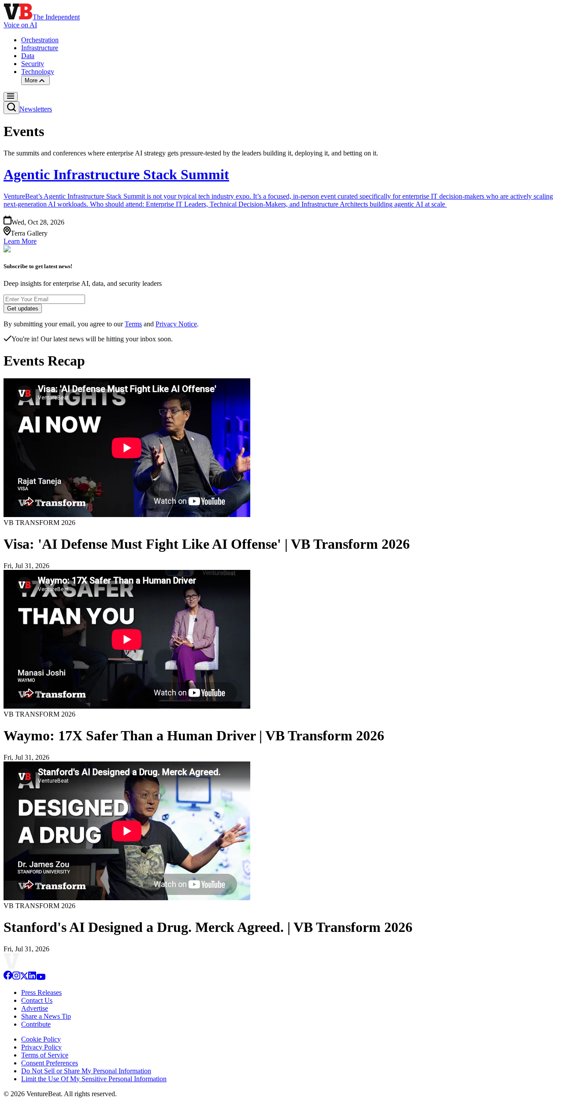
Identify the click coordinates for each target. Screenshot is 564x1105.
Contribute (36, 1024)
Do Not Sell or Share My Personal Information (86, 1071)
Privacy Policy (41, 1047)
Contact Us (36, 1000)
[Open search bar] (11, 107)
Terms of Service (44, 1055)
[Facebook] (8, 977)
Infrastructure (39, 48)
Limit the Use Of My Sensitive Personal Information (94, 1079)
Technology (37, 71)
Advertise (34, 1008)
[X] (24, 977)
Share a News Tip (46, 1016)
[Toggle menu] (11, 96)
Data (27, 55)
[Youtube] (40, 977)
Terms (133, 324)
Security (32, 63)
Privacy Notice (176, 324)
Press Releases (41, 992)
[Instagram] (16, 977)
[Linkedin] (32, 977)
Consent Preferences (49, 1063)
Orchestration (40, 40)
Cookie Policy (41, 1039)
